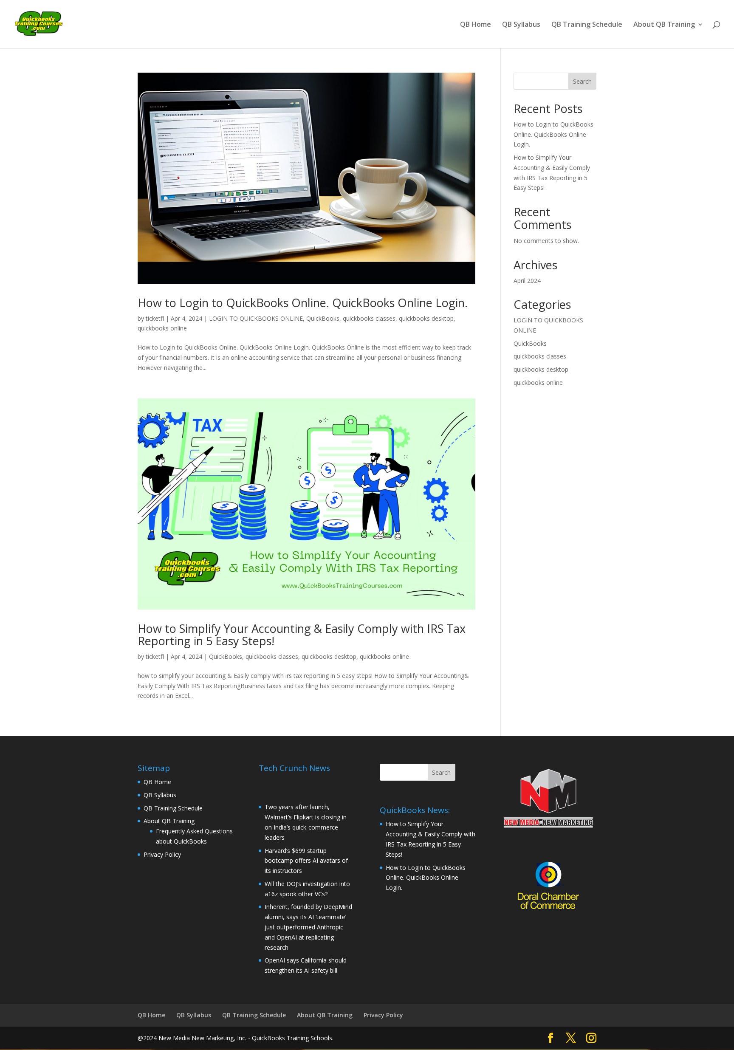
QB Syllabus (521, 25)
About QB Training (664, 25)
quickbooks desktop (426, 318)
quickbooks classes (369, 318)
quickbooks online (162, 328)
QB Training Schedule (586, 25)
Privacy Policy (162, 854)
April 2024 (527, 281)
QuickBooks (322, 318)
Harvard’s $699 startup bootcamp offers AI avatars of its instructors (306, 861)
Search (582, 81)
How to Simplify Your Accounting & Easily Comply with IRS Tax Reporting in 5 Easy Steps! (302, 635)
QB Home (475, 25)
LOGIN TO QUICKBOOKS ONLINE (256, 318)
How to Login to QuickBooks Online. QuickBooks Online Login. (303, 302)
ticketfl (155, 318)
